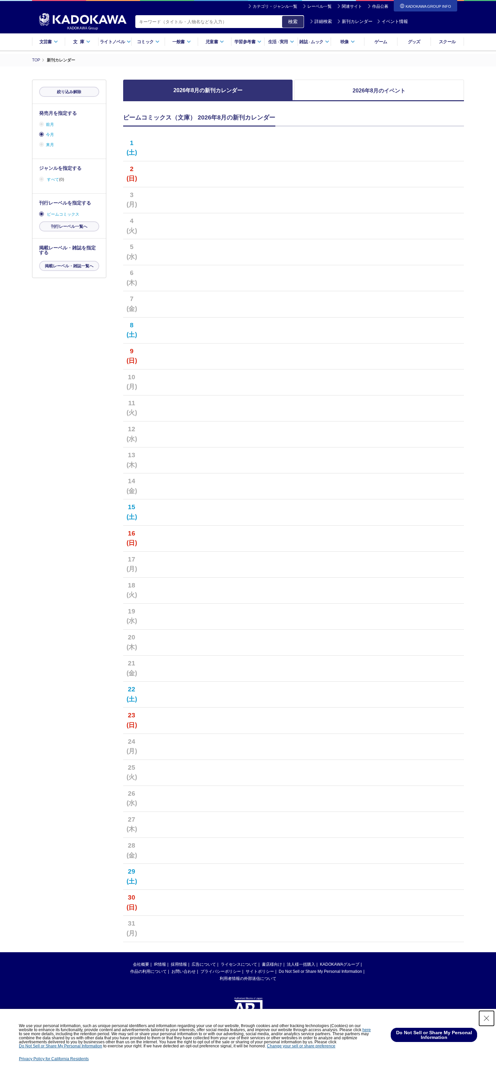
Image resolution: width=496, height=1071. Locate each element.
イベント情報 (395, 21)
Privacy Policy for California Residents (54, 1058)
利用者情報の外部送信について (248, 978)
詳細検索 (323, 21)
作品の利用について (148, 971)
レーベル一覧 (319, 6)
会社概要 (141, 964)
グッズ (414, 41)
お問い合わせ (183, 971)
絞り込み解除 (69, 91)
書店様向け (272, 964)
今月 (50, 134)
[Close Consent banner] (486, 1018)
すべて (53, 179)
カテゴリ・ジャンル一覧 (275, 6)
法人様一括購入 (301, 964)
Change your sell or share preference (301, 1046)
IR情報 (160, 964)
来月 (50, 144)
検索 (293, 21)
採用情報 (179, 964)
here (366, 1030)
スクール (447, 41)
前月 (50, 124)
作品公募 (380, 6)
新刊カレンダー (357, 21)
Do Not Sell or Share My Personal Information (320, 971)
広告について (204, 964)
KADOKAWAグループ (339, 964)
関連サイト (352, 6)
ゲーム (381, 41)
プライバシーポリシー (220, 971)
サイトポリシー (260, 971)
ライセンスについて (239, 964)
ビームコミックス (63, 214)
